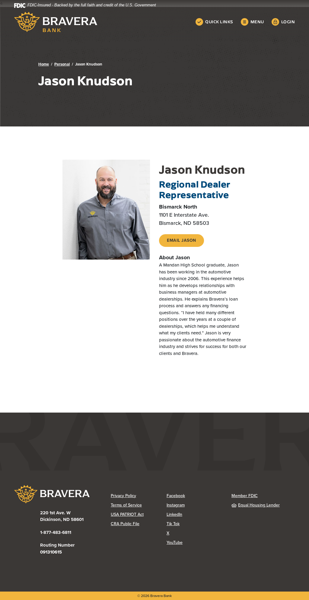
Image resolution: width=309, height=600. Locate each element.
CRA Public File (139, 524)
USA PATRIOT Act (127, 514)
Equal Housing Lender (259, 505)
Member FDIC (244, 496)
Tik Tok (194, 524)
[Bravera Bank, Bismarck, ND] (55, 22)
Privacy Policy (139, 496)
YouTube (194, 542)
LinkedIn (194, 514)
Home (43, 64)
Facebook (194, 496)
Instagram (194, 505)
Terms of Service (126, 505)
